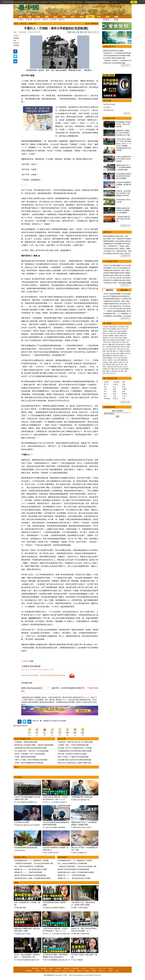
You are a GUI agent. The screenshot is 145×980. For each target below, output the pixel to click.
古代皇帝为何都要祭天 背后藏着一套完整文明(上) (123, 185)
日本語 (110, 968)
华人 (117, 362)
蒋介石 (126, 366)
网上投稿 (35, 968)
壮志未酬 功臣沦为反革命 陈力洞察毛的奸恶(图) (74, 760)
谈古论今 (37, 19)
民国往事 (29, 19)
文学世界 (53, 19)
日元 (125, 349)
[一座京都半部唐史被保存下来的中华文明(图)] (109, 217)
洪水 (114, 333)
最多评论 (109, 290)
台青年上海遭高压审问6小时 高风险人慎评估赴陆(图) (123, 159)
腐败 (110, 344)
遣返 (107, 364)
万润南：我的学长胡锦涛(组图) (25, 757)
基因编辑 (108, 355)
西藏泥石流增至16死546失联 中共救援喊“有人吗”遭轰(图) (123, 210)
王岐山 (121, 338)
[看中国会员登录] (117, 26)
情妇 (104, 344)
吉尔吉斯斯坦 (29, 802)
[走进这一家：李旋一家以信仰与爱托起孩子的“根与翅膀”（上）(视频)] (84, 912)
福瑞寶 (94, 971)
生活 (99, 17)
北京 (35, 802)
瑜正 (105, 396)
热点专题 (107, 101)
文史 (90, 17)
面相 (74, 800)
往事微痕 (16, 38)
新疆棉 (124, 331)
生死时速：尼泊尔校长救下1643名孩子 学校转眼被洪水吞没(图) (123, 193)
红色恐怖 (16, 45)
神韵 (74, 933)
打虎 (116, 344)
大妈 (111, 353)
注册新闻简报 (109, 407)
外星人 (105, 373)
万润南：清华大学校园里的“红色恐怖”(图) (28, 763)
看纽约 (79, 971)
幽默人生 (108, 371)
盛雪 (114, 391)
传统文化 (61, 19)
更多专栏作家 (125, 402)
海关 (104, 364)
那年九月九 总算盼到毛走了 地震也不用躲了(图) (74, 763)
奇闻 (107, 17)
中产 (117, 351)
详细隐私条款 (115, 2)
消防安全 (62, 907)
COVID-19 (109, 329)
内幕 (117, 342)
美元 (107, 349)
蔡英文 (128, 351)
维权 (117, 355)
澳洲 (108, 366)
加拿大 (118, 346)
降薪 (24, 907)
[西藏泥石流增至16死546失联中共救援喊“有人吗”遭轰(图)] (109, 208)
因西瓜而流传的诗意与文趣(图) (113, 50)
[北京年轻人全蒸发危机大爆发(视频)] (84, 939)
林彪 (112, 369)
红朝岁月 (45, 19)
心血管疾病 (83, 800)
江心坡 (114, 360)
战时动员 (26, 825)
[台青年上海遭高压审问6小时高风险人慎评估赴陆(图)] (109, 156)
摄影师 (63, 827)
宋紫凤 (106, 382)
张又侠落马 (107, 107)
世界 (81, 17)
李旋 (87, 933)
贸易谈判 (123, 340)
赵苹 (123, 391)
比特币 (111, 349)
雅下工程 (48, 960)
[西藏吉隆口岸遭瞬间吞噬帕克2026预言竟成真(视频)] (27, 912)
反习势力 (56, 802)
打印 (85, 32)
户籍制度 (80, 960)
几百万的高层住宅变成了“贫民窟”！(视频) (116, 248)
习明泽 (80, 907)
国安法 (105, 333)
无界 (117, 971)
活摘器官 (110, 331)
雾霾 (104, 355)
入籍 (116, 364)
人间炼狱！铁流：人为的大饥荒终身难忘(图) (73, 745)
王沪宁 (128, 340)
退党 (125, 335)
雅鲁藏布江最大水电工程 (59, 960)
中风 (88, 800)
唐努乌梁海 (124, 358)
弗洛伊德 (105, 338)
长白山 (105, 360)
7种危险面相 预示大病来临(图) (82, 797)
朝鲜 (115, 346)
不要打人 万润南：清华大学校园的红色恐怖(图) (30, 760)
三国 (77, 852)
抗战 (118, 366)
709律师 (121, 355)
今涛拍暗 (116, 382)
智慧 (113, 371)
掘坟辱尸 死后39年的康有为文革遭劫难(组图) (30, 875)
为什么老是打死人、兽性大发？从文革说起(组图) (31, 751)
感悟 (116, 371)
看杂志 (65, 971)
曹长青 (115, 398)
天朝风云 (21, 19)
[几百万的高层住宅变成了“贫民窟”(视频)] (56, 886)
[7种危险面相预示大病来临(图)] (84, 781)
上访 (125, 355)
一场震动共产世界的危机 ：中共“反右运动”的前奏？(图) (33, 863)
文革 (14, 40)
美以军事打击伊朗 (109, 104)
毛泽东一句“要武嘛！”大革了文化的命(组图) (29, 754)
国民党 (121, 335)
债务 (128, 346)
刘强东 (108, 353)
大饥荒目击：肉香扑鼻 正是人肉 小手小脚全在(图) (75, 742)
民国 (111, 366)
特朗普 (122, 326)
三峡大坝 (119, 331)
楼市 (108, 351)
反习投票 (62, 802)
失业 (74, 960)
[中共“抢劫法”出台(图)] (27, 806)
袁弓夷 (118, 333)
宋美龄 (105, 369)
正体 (73, 32)
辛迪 (123, 398)
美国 (47, 17)
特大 (89, 32)
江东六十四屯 (116, 358)
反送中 (124, 342)
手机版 (69, 32)
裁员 (17, 907)
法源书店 (57, 971)
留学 (127, 362)
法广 (104, 346)
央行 (125, 346)
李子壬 (124, 396)
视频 (116, 17)
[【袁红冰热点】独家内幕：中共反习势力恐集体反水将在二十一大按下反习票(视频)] (56, 781)
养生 (114, 373)
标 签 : (16, 36)
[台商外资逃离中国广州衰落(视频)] (27, 886)
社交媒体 (108, 346)
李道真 (115, 384)
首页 (20, 17)
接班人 (75, 907)
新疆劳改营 (124, 360)
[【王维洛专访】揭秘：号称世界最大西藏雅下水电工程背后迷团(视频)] (56, 939)
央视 (114, 362)
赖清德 (125, 338)
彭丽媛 (23, 802)
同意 (133, 2)
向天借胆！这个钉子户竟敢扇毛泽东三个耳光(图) (75, 748)
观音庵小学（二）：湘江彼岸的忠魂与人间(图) (30, 869)
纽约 (73, 17)
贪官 (127, 342)
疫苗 (111, 333)
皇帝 (123, 369)
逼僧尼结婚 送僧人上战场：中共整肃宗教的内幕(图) (32, 878)
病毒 (104, 329)
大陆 (29, 17)
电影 (32, 960)
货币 (114, 349)
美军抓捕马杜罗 (108, 110)
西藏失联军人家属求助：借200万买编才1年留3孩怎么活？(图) (123, 133)
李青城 (124, 394)
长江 (108, 333)
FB (112, 346)
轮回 (17, 850)
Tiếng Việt (102, 968)
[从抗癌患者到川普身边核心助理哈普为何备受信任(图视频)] (109, 174)
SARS (119, 360)
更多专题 (127, 113)
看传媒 (87, 971)
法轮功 (105, 358)
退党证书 (102, 971)
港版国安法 (124, 333)
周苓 (105, 389)
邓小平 (109, 369)
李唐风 (124, 389)
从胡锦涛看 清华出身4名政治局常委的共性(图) (30, 748)
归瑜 (123, 384)
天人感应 (27, 933)
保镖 (59, 827)
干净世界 (83, 933)
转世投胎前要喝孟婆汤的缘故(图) (25, 847)
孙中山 (121, 366)
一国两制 (127, 344)
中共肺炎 (105, 326)
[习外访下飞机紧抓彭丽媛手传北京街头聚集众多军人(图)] (27, 781)
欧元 (122, 349)
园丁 (105, 391)
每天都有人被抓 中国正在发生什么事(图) (116, 275)
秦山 (105, 394)
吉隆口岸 (79, 827)
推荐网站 (29, 971)
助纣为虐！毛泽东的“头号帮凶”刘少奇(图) (72, 754)
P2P (129, 353)
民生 (122, 364)
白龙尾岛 (109, 360)
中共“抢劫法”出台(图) (21, 822)
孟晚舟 (105, 340)
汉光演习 (105, 335)
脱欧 (122, 346)
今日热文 (18, 777)
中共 (112, 338)
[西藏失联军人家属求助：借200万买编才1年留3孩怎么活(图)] (109, 130)
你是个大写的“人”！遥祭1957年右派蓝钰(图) (73, 757)
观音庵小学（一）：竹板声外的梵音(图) (28, 872)
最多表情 (124, 290)
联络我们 (44, 968)
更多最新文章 (125, 256)
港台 (55, 17)
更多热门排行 (125, 285)
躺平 (21, 907)
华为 (107, 344)
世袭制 (85, 907)
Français (92, 968)
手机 (119, 371)
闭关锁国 (37, 825)
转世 (20, 850)
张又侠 (37, 960)
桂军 (115, 366)
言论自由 (105, 362)
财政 (111, 351)
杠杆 (104, 349)
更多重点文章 (125, 225)
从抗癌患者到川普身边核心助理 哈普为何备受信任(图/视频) (123, 176)
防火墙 (113, 355)
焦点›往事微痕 (92, 24)
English (84, 968)
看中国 (29, 9)
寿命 (108, 373)
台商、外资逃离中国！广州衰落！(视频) (116, 246)
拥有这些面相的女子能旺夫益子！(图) (115, 236)
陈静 (114, 389)
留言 (81, 32)
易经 (104, 371)
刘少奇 (116, 369)
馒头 (74, 852)
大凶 (22, 933)
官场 (38, 17)
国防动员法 (19, 825)
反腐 (113, 344)
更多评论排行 (125, 318)
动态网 (110, 971)
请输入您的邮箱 (117, 411)
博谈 (64, 17)
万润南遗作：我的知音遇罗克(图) (25, 742)
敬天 (46, 852)
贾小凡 (106, 384)
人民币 (118, 349)
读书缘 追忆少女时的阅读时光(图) (114, 63)
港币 (128, 349)
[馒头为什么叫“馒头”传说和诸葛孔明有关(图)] (84, 831)
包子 (85, 852)
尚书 (57, 852)
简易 (123, 382)
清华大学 (16, 43)
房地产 (105, 351)
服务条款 (67, 968)
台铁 (115, 331)
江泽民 (105, 342)
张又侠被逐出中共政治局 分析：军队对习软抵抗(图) (123, 124)
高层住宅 (48, 907)
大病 (77, 800)
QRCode (35, 721)
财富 (114, 351)
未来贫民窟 (54, 907)
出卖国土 (105, 331)
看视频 (72, 971)
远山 (114, 387)
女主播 (110, 362)
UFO (109, 338)
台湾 (125, 351)
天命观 (50, 852)
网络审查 (109, 358)
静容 (114, 394)
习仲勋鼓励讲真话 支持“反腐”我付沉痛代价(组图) (75, 751)
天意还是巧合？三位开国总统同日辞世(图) (117, 53)
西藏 (74, 827)
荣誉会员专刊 (109, 46)
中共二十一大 (49, 802)
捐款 (51, 968)
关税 (108, 340)
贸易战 (114, 329)
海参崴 (121, 351)
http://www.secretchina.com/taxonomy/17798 (37, 670)
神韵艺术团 (47, 971)
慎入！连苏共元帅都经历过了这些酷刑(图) (29, 866)
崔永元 (109, 342)
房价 (114, 353)
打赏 (77, 32)
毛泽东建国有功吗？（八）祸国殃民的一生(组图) (31, 860)
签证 (110, 364)
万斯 (115, 340)
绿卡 (119, 364)
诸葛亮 (82, 852)
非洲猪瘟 (121, 353)
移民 (120, 362)
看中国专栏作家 (110, 378)
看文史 (24, 24)
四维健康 (107, 398)
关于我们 (58, 968)
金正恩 (116, 338)
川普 (118, 326)
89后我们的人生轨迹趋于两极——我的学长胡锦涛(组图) (33, 745)
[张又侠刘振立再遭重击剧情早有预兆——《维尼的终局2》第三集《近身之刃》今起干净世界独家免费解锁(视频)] (27, 939)
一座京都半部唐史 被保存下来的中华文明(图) (123, 219)
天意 (53, 852)
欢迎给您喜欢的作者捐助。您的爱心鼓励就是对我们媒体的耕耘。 (44, 675)
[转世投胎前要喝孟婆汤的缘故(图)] (27, 831)
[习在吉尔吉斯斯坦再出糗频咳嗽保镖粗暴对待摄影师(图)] (56, 806)
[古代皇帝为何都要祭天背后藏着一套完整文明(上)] (56, 831)
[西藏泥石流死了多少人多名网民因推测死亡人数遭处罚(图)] (84, 806)
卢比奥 (127, 326)
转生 (24, 850)
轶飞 (105, 387)
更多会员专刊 (125, 65)
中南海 (113, 342)
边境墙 (112, 340)
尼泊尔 (84, 827)
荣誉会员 (86, 697)
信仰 (78, 933)
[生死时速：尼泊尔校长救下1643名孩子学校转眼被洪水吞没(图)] (109, 191)
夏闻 (123, 387)
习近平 (18, 802)
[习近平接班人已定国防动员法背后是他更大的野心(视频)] (84, 886)
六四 (126, 329)
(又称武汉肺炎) (112, 326)
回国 (113, 364)
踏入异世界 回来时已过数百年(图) (114, 58)
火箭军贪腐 (68, 802)
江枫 (114, 396)
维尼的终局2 (27, 960)
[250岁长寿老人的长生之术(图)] (109, 199)
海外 (125, 364)
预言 (122, 371)
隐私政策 (76, 968)
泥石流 (89, 827)
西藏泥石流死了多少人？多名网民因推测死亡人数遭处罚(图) (123, 167)
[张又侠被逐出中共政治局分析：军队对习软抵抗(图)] (109, 122)
